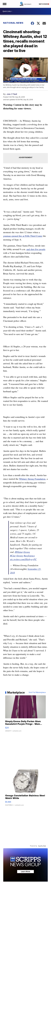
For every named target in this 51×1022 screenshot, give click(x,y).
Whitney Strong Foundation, (32, 478)
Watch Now (43, 4)
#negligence (29, 555)
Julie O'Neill (12, 94)
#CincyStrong (16, 555)
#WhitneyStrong (22, 552)
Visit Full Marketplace (37, 692)
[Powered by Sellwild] (42, 846)
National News (13, 23)
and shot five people (35, 249)
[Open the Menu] (4, 4)
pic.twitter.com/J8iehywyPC (23, 559)
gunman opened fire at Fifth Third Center (22, 235)
